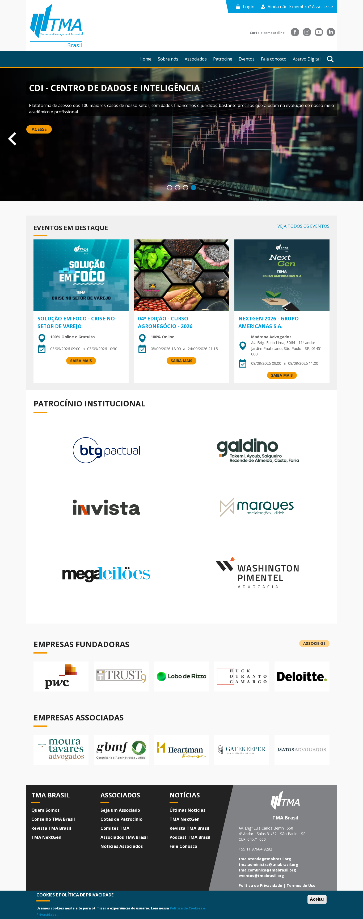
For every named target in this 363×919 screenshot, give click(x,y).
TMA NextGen (46, 837)
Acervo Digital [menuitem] (306, 59)
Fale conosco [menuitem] (273, 59)
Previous (5, 137)
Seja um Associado (120, 810)
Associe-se (314, 643)
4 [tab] (193, 187)
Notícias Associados (121, 846)
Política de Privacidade (260, 885)
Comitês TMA (114, 828)
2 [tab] (177, 187)
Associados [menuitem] (196, 59)
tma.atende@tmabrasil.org (265, 858)
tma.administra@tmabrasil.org (268, 864)
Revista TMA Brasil (51, 828)
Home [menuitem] (145, 59)
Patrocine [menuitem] (222, 59)
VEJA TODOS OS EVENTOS (303, 226)
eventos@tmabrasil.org (261, 875)
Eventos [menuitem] (247, 59)
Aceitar (317, 899)
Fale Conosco (183, 846)
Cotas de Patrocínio (121, 819)
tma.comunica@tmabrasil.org (267, 870)
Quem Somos (45, 810)
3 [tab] (185, 187)
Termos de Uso (300, 885)
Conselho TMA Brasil (53, 819)
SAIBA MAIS (81, 360)
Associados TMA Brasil (124, 837)
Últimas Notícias (187, 810)
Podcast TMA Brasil (190, 837)
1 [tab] (169, 187)
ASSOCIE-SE (22, 123)
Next (357, 137)
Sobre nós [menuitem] (168, 59)
